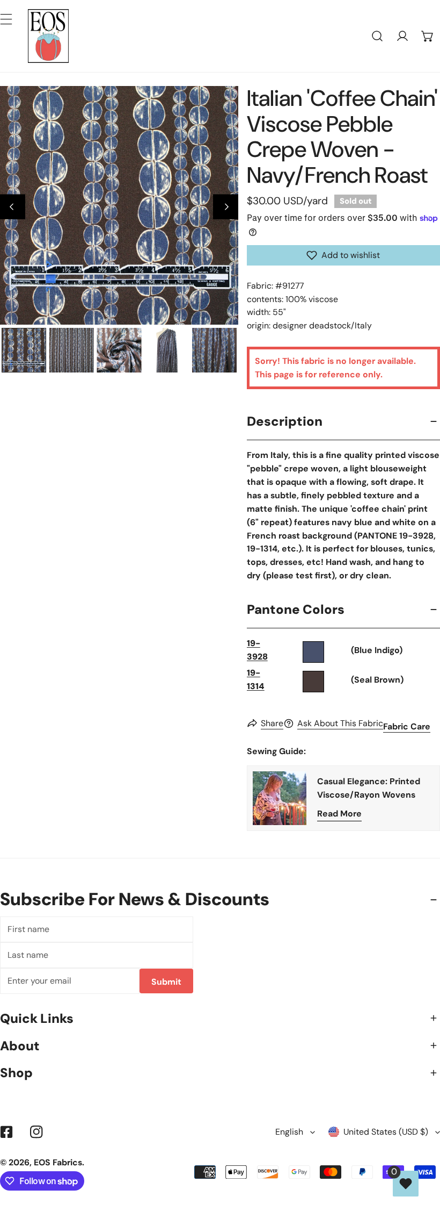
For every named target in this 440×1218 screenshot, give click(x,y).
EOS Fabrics (58, 1162)
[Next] (225, 207)
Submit (166, 981)
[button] (427, 36)
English (289, 1131)
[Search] (377, 36)
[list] (119, 205)
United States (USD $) (385, 1131)
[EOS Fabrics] (48, 36)
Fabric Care (406, 726)
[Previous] (12, 207)
